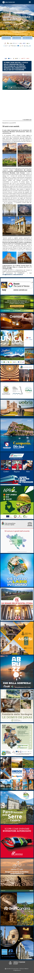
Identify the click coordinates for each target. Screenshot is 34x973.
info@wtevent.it (7, 274)
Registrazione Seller (27, 37)
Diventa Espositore (17, 37)
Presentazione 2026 (6, 37)
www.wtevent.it (18, 274)
